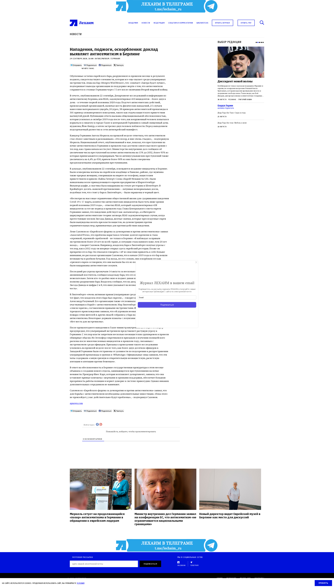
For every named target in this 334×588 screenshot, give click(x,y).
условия (80, 583)
